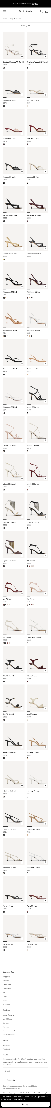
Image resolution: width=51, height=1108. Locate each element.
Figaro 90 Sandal (9, 522)
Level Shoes (7, 1019)
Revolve (6, 1027)
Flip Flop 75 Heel (9, 752)
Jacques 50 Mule (9, 100)
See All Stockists (9, 1035)
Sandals (18, 19)
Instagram (6, 1045)
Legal (5, 996)
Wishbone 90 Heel (10, 292)
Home (5, 19)
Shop (11, 19)
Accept (25, 1104)
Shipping (6, 977)
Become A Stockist (10, 1031)
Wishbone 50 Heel (10, 369)
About (5, 1000)
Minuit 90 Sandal (33, 407)
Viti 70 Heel (31, 561)
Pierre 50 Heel (8, 906)
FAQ (4, 993)
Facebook (6, 1049)
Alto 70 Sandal (8, 676)
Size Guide (7, 985)
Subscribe (11, 1080)
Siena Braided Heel (10, 215)
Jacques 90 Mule (33, 139)
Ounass (6, 1023)
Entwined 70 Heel (9, 829)
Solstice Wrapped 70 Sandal (13, 62)
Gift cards (6, 1004)
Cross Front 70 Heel (34, 637)
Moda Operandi (8, 1015)
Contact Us (7, 989)
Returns (6, 981)
